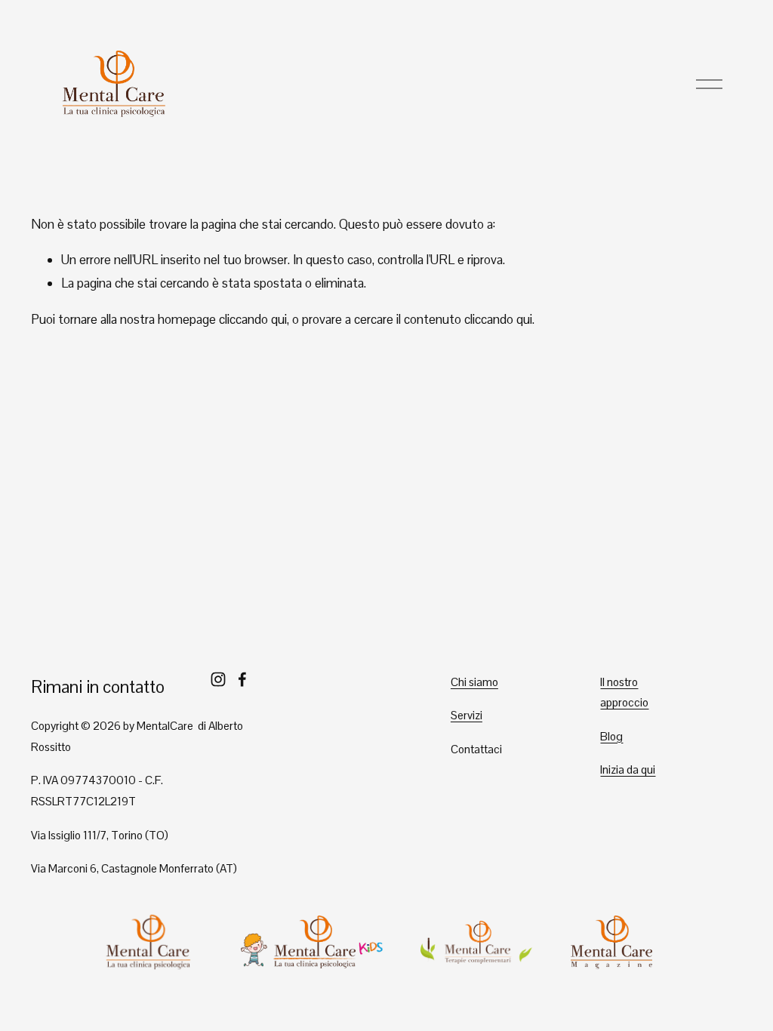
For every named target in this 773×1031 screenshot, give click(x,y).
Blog (611, 736)
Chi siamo (474, 682)
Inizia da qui (627, 769)
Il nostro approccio (624, 692)
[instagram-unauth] (218, 679)
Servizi (466, 715)
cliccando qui (253, 319)
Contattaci (476, 749)
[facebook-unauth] (242, 679)
